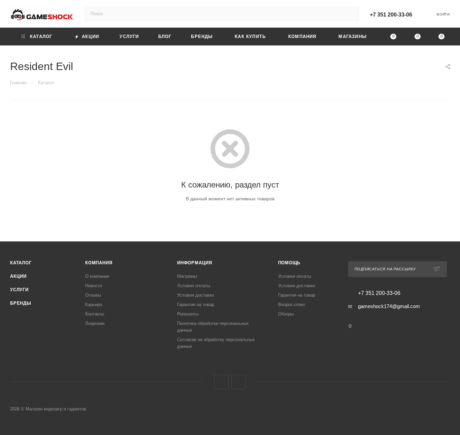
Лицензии (94, 323)
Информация (194, 262)
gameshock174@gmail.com (389, 306)
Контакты (94, 313)
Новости (93, 285)
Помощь (289, 262)
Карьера (93, 304)
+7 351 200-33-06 (391, 15)
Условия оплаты (193, 285)
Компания (98, 262)
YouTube (238, 382)
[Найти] (350, 13)
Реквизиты (187, 313)
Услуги (19, 289)
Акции (18, 276)
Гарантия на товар (195, 304)
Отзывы (93, 295)
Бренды (20, 303)
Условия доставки (195, 295)
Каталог (21, 262)
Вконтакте (221, 382)
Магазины (187, 276)
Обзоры (286, 313)
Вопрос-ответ (291, 304)
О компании (97, 276)
